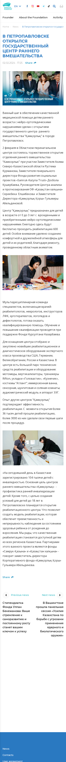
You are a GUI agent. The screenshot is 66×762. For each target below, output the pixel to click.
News (15, 26)
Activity (58, 17)
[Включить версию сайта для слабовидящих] (61, 6)
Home (6, 26)
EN (16, 6)
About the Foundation (33, 17)
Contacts (8, 755)
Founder (8, 17)
